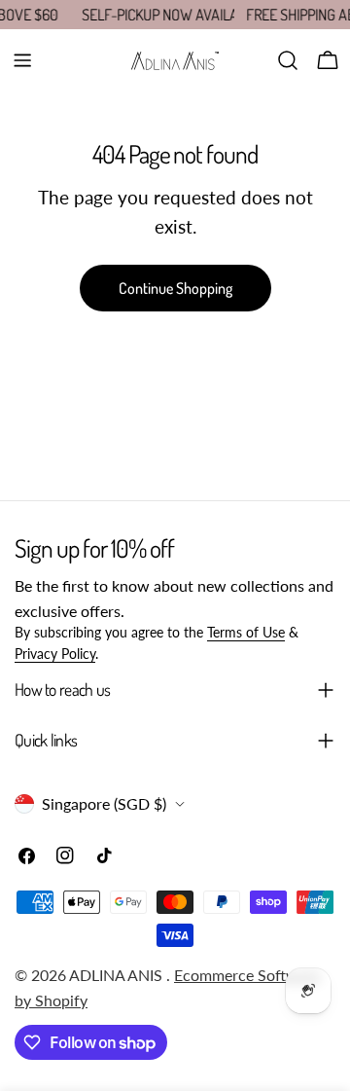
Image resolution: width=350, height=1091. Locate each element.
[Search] (287, 60)
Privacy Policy (55, 653)
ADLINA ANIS (117, 974)
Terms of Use (246, 632)
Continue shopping (175, 288)
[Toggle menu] (22, 60)
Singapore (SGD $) (104, 803)
